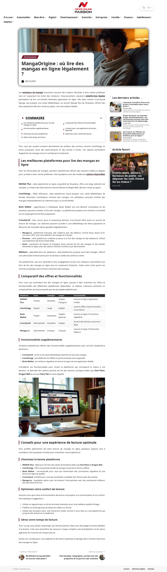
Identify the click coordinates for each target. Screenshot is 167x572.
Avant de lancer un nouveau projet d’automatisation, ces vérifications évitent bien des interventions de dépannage (135, 118)
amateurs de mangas (32, 92)
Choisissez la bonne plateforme (35, 134)
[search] (144, 7)
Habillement (118, 169)
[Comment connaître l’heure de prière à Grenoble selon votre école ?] (115, 107)
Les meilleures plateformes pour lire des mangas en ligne (39, 124)
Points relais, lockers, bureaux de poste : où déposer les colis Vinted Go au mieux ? (128, 177)
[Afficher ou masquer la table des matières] (73, 118)
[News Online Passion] (83, 7)
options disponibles (95, 174)
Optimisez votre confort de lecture (78, 134)
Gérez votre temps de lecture (35, 137)
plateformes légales (95, 96)
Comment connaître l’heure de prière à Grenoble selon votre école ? (136, 104)
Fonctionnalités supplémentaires (36, 128)
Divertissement (30, 57)
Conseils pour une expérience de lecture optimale (80, 129)
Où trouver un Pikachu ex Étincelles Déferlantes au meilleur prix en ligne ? (134, 134)
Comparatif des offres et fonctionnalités (80, 123)
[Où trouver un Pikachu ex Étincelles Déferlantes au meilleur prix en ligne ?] (115, 136)
